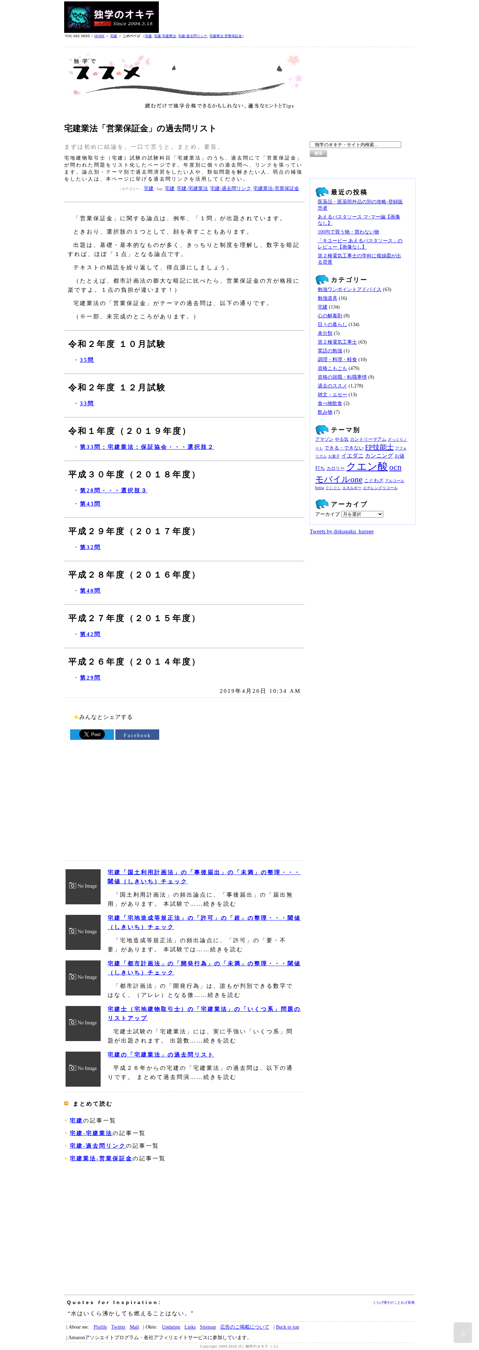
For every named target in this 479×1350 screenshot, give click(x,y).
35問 (87, 360)
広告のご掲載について (244, 1327)
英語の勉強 (330, 350)
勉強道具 (327, 298)
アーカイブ (327, 514)
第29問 (90, 678)
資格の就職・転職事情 (342, 377)
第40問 (90, 591)
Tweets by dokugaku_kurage (342, 531)
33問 (87, 403)
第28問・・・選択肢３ (114, 490)
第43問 (90, 504)
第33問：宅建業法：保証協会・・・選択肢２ (147, 447)
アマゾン (324, 439)
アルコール (394, 481)
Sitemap (208, 1327)
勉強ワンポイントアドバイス (350, 289)
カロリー (335, 468)
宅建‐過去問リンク (192, 36)
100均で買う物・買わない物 (348, 232)
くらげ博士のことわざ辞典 (394, 1302)
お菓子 (334, 456)
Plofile (100, 1327)
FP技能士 (379, 447)
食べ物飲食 (330, 403)
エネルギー (352, 488)
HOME (99, 36)
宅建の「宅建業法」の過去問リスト (161, 1055)
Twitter (118, 1327)
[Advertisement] (287, 17)
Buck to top (287, 1327)
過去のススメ (332, 386)
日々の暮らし (332, 324)
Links (190, 1327)
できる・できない (344, 448)
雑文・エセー (332, 394)
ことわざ (374, 480)
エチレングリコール (380, 488)
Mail (134, 1327)
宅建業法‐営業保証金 (225, 36)
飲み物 (325, 412)
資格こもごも (332, 368)
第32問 (90, 547)
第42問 (90, 634)
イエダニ (352, 456)
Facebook (137, 735)
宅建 (113, 36)
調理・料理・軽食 (337, 359)
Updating (171, 1327)
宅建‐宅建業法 (165, 36)
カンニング (379, 456)
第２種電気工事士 (337, 342)
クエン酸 (367, 466)
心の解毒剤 (330, 315)
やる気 (342, 439)
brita (319, 487)
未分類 (325, 333)
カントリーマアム (368, 439)
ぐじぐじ (333, 488)
